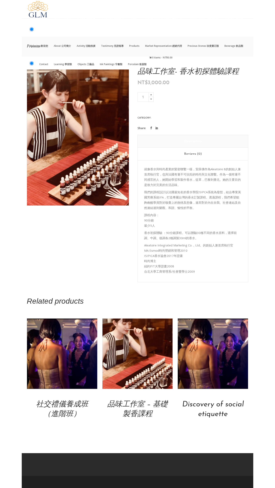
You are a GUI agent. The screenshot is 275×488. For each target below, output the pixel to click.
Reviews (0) (193, 154)
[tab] (193, 141)
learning (158, 118)
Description (193, 141)
